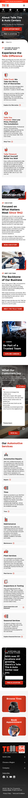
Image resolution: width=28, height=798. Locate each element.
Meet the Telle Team (13, 309)
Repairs (6, 479)
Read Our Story (10, 245)
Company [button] (5, 768)
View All (14, 433)
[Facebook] (3, 778)
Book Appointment (12, 29)
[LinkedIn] (14, 778)
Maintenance (8, 543)
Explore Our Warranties (11, 105)
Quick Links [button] (6, 757)
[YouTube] (10, 778)
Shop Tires (7, 141)
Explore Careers (12, 354)
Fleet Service (8, 573)
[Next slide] (23, 428)
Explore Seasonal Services (12, 636)
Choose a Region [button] (8, 762)
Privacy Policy (7, 793)
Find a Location (10, 34)
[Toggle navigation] (24, 5)
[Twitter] (7, 778)
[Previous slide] (18, 428)
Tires (5, 511)
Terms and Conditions (18, 793)
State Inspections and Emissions (10, 607)
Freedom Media (6, 790)
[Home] (10, 749)
